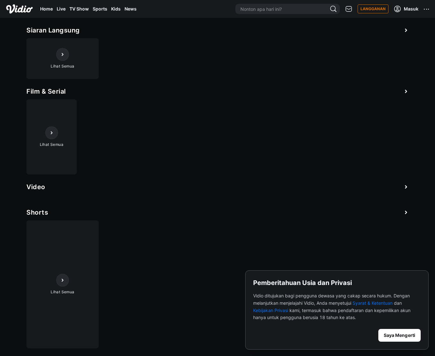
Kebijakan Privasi (270, 310)
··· (427, 9)
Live (61, 8)
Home (46, 8)
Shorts (37, 212)
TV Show (79, 8)
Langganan (373, 8)
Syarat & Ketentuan (373, 303)
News (131, 8)
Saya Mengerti (399, 335)
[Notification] (349, 9)
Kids (116, 8)
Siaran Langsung (53, 30)
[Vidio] (19, 9)
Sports (100, 8)
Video (35, 187)
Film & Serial (46, 91)
